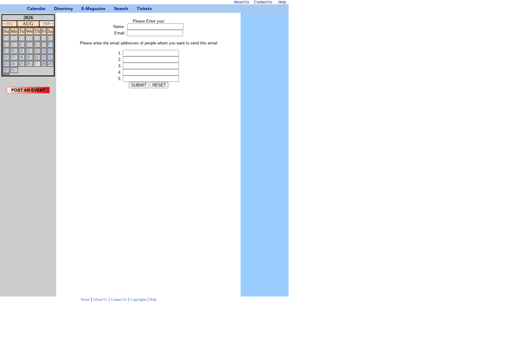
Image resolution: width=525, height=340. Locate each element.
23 (5, 63)
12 (28, 51)
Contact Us (119, 299)
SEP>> (48, 24)
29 (49, 63)
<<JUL (7, 24)
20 (36, 57)
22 (49, 57)
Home (85, 299)
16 (5, 57)
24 (12, 63)
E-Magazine (83, 8)
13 (36, 51)
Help (152, 299)
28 (43, 63)
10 (12, 51)
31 (12, 70)
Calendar (29, 8)
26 (28, 63)
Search (116, 8)
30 (5, 70)
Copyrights (138, 299)
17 (12, 57)
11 (21, 51)
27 (36, 63)
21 (43, 57)
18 (21, 57)
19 (28, 57)
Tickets (139, 8)
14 (43, 51)
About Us (100, 299)
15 (49, 51)
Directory (56, 8)
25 (21, 63)
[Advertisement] (28, 197)
